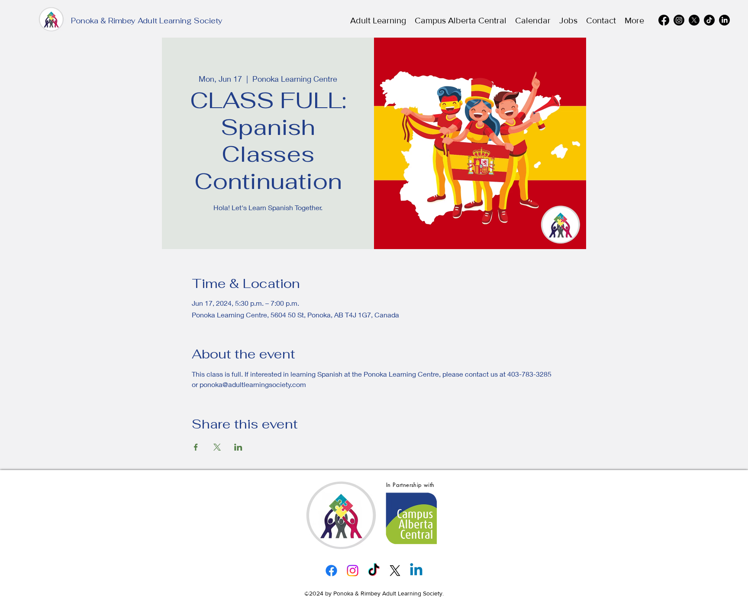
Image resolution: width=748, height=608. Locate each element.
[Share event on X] (217, 447)
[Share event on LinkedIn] (238, 447)
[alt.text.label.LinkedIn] (724, 20)
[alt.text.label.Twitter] (694, 20)
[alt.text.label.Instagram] (679, 20)
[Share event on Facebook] (196, 447)
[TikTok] (709, 20)
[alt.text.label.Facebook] (663, 20)
